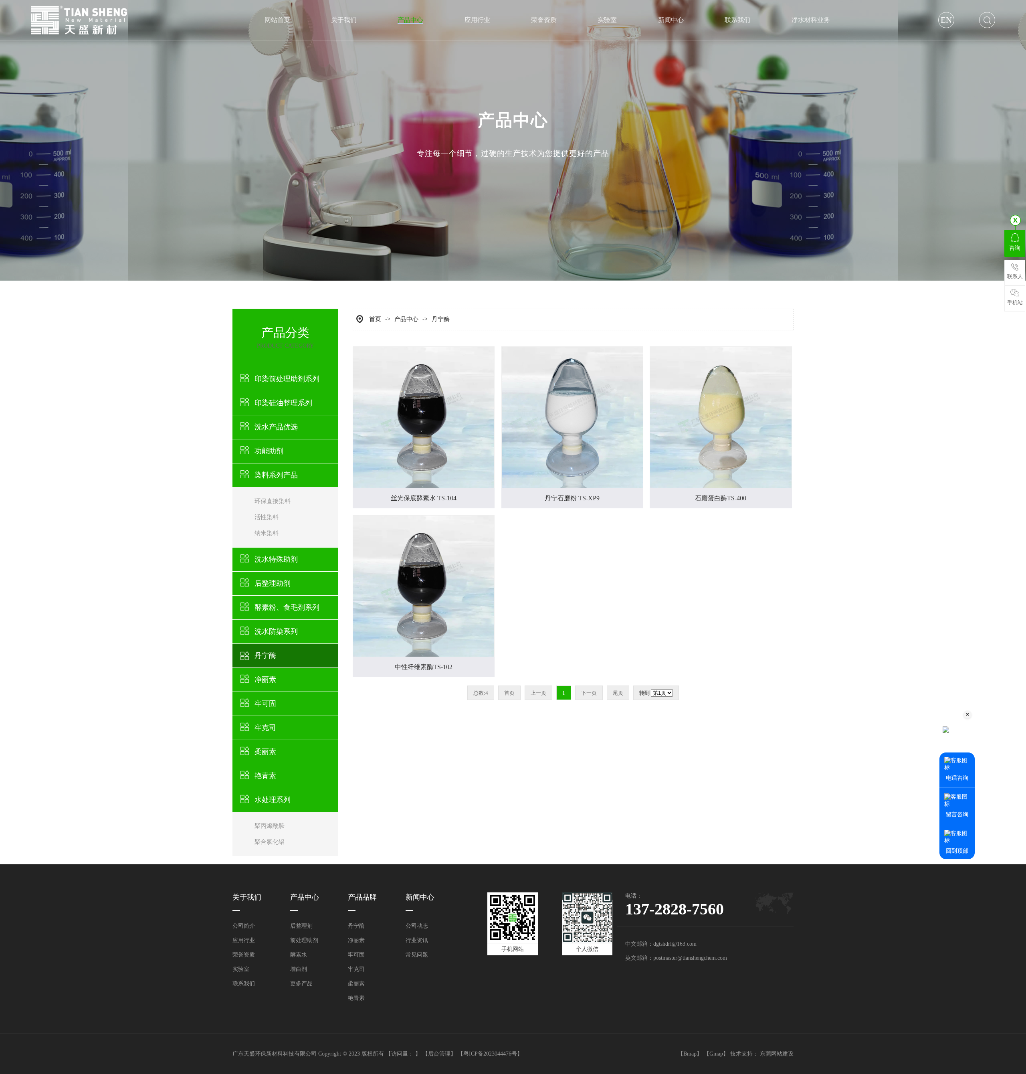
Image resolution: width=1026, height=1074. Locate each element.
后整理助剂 (272, 583)
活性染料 (266, 517)
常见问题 (417, 955)
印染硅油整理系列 (283, 403)
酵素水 (298, 955)
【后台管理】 (439, 1054)
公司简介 (243, 926)
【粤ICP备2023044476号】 (490, 1054)
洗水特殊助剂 (276, 559)
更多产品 (301, 984)
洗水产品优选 (276, 427)
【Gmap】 (716, 1054)
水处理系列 (272, 800)
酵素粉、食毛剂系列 (286, 607)
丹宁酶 (265, 655)
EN (946, 20)
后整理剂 (301, 926)
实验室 (240, 969)
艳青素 (265, 776)
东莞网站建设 (777, 1054)
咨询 (1014, 248)
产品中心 (406, 319)
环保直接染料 (272, 501)
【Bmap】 (690, 1054)
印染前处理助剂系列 (286, 379)
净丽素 (265, 680)
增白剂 (298, 969)
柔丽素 (265, 752)
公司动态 (417, 926)
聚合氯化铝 (269, 842)
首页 (375, 319)
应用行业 (243, 940)
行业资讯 (417, 940)
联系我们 (243, 984)
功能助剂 (268, 451)
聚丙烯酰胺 (269, 826)
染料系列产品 (276, 475)
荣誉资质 (243, 955)
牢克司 (265, 728)
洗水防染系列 (276, 631)
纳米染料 (266, 533)
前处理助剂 (304, 940)
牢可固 (265, 704)
